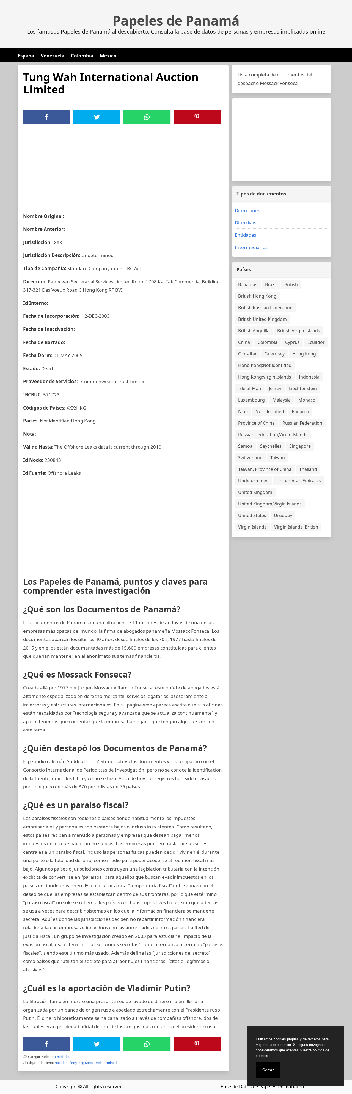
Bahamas (247, 284)
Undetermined (105, 1062)
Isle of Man (249, 388)
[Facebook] (46, 117)
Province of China (256, 423)
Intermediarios (251, 247)
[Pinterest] (196, 117)
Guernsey (275, 354)
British (291, 284)
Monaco (306, 400)
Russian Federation (302, 423)
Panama (300, 411)
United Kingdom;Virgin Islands (270, 504)
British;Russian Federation (265, 308)
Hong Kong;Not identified (265, 365)
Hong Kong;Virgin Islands (264, 377)
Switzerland (250, 458)
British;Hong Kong (257, 296)
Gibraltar (247, 354)
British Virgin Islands (298, 331)
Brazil (271, 284)
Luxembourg (251, 400)
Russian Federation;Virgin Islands (272, 435)
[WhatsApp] (146, 117)
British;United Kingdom (262, 319)
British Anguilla (254, 331)
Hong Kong (304, 354)
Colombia (82, 56)
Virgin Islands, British (296, 527)
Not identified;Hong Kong (73, 1062)
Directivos (245, 222)
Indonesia (309, 377)
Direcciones (247, 210)
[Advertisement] (123, 165)
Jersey (275, 388)
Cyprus (292, 342)
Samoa (245, 446)
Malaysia (282, 400)
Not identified (269, 411)
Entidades (62, 1056)
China (244, 342)
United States (252, 515)
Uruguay (283, 515)
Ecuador (316, 342)
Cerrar (268, 1070)
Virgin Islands (252, 527)
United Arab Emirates (298, 481)
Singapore (300, 446)
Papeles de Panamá (176, 20)
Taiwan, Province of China (265, 469)
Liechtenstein (303, 388)
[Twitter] (96, 117)
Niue (243, 411)
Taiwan (277, 458)
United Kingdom (255, 492)
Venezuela (52, 56)
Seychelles (271, 446)
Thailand (308, 469)
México (108, 56)
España (26, 56)
